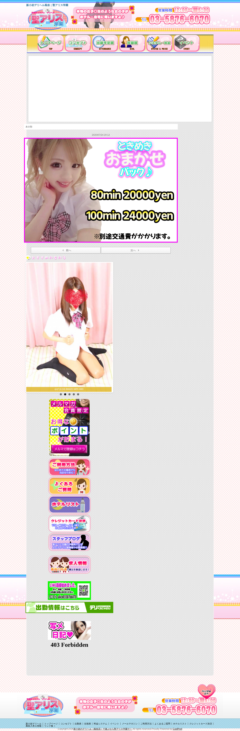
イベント (114, 723)
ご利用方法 (146, 723)
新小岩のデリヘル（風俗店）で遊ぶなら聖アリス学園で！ (103, 729)
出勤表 (78, 723)
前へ (68, 250)
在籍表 (87, 723)
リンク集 (48, 726)
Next (116, 326)
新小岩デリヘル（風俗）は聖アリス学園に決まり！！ (53, 20)
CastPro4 (177, 729)
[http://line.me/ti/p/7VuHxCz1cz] (69, 590)
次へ (133, 250)
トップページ (51, 723)
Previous (22, 326)
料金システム (100, 723)
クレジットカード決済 (200, 723)
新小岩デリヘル (33, 723)
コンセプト (66, 723)
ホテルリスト (180, 723)
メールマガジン (130, 723)
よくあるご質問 (162, 723)
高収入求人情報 (33, 726)
